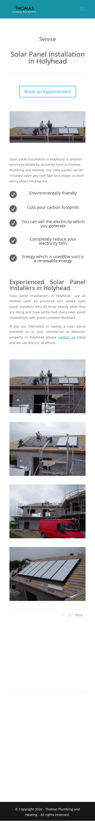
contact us (66, 337)
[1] (47, 412)
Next (79, 614)
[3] (47, 537)
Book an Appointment (47, 91)
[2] (47, 474)
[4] (47, 599)
